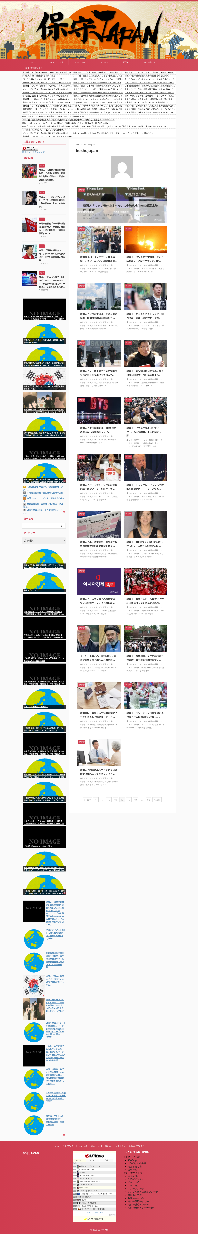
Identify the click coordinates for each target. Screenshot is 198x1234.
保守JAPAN (30, 1153)
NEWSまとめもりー (138, 1163)
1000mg (126, 62)
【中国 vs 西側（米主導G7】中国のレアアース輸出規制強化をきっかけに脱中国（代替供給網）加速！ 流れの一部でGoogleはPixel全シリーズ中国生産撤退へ (99, 109)
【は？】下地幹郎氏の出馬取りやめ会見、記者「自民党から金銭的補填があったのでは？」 (99, 106)
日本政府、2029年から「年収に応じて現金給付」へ (147, 102)
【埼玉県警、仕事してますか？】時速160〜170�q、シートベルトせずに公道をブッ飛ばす (47, 109)
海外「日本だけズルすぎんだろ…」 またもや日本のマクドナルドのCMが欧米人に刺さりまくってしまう (150, 79)
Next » (157, 799)
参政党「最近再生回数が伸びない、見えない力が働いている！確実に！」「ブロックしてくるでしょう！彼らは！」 (99, 112)
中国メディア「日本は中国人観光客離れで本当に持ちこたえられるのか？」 (99, 72)
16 (115, 799)
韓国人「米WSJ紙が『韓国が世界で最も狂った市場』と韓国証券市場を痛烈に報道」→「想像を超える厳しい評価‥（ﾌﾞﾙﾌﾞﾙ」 (99, 92)
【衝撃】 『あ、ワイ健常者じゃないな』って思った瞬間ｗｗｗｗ (47, 86)
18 (129, 799)
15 (109, 799)
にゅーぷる (80, 62)
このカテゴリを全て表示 (94, 1212)
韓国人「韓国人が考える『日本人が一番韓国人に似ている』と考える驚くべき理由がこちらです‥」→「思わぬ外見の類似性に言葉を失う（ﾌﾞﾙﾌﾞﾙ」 (150, 112)
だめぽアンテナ (136, 1178)
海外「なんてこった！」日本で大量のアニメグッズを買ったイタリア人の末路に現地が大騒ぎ (150, 72)
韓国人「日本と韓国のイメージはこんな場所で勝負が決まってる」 (150, 106)
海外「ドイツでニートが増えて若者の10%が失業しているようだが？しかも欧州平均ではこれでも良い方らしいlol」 (99, 89)
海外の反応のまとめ (138, 1201)
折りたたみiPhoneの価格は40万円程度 (38, 76)
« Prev (87, 799)
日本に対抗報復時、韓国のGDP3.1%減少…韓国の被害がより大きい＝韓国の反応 (150, 86)
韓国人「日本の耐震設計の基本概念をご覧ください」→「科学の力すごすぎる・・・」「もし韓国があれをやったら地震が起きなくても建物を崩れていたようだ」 (150, 76)
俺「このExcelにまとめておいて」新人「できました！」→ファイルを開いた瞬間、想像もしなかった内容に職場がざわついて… (47, 96)
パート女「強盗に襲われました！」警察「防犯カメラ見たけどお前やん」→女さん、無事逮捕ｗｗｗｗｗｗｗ (99, 76)
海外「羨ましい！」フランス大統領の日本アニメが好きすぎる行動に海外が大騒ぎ (99, 99)
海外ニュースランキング (33, 152)
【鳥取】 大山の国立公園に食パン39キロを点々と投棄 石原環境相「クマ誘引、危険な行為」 (47, 82)
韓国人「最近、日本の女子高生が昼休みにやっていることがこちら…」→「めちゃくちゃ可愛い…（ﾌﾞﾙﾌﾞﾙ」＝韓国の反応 (99, 86)
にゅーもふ (103, 62)
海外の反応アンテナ (33, 68)
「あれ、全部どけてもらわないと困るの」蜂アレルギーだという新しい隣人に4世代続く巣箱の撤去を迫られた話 (150, 82)
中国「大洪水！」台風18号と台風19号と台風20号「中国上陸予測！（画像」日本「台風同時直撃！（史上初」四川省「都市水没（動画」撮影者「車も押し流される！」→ (99, 82)
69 (148, 799)
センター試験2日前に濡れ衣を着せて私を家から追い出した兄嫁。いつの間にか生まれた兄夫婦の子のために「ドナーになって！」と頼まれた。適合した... (47, 89)
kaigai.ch (133, 1176)
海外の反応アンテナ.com (141, 1207)
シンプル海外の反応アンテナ (143, 1191)
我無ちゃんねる (136, 1198)
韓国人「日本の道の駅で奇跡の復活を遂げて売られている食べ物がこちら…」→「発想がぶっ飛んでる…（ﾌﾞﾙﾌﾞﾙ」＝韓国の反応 (99, 96)
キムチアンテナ (56, 62)
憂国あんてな (135, 1194)
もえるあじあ (149, 62)
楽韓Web (132, 1169)
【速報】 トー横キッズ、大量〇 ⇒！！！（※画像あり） (46, 99)
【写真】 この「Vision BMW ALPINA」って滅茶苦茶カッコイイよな (47, 72)
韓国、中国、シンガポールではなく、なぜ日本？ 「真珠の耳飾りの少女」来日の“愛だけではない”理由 (99, 79)
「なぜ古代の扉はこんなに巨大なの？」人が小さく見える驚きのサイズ (99, 102)
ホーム (34, 62)
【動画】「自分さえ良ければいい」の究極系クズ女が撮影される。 (47, 106)
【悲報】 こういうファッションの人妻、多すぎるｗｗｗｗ (47, 92)
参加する (113, 1215)
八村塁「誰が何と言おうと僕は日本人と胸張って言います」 (47, 112)
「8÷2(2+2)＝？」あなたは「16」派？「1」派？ (43, 79)
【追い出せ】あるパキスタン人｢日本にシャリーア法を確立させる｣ (47, 102)
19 (135, 799)
